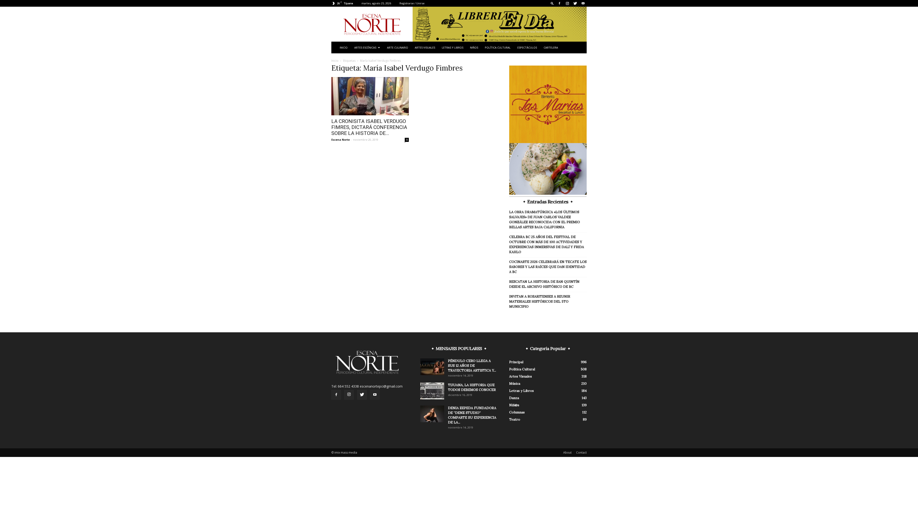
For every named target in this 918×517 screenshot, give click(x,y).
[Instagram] (567, 3)
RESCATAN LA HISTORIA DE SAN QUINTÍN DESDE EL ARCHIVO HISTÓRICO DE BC (544, 284)
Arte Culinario (397, 47)
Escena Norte (340, 139)
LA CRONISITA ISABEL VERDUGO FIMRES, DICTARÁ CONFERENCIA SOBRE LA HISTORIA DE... (369, 127)
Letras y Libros (452, 47)
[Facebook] (559, 3)
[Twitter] (575, 3)
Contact (581, 452)
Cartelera (551, 47)
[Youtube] (583, 3)
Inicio (344, 47)
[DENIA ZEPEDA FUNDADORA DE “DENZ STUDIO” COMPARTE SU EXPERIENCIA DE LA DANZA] (432, 414)
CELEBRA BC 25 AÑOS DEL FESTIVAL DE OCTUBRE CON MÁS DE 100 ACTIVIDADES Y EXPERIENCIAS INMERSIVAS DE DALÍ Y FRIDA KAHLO (546, 244)
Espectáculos (527, 47)
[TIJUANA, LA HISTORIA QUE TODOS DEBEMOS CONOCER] (432, 391)
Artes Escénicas (365, 47)
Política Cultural (498, 47)
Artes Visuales (425, 47)
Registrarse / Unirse (412, 3)
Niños (474, 47)
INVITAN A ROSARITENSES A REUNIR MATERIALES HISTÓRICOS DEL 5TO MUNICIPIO (539, 301)
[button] (552, 3)
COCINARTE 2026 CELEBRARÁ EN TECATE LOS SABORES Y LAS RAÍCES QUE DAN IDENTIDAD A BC (548, 267)
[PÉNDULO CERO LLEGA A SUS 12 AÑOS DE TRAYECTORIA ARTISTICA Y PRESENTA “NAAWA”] (432, 366)
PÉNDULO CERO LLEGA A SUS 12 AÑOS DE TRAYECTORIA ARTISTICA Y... (472, 365)
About (567, 452)
